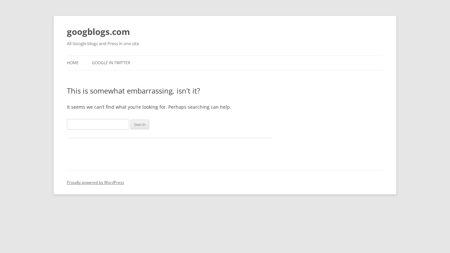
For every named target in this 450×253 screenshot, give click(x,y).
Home (73, 63)
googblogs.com (98, 32)
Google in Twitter (111, 63)
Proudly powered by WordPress (95, 182)
